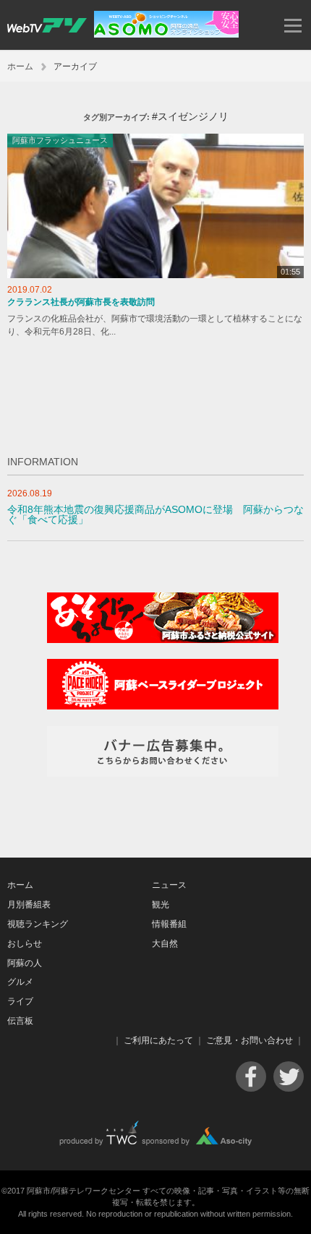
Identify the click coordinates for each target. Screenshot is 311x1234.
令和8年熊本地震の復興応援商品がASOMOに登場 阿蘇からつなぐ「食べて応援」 (155, 514)
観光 (160, 904)
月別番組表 (29, 904)
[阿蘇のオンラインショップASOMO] (166, 34)
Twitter (288, 1076)
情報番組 (169, 924)
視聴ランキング (37, 924)
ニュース (169, 885)
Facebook (251, 1076)
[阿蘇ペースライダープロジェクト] (162, 706)
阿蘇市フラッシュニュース (60, 140)
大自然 (165, 944)
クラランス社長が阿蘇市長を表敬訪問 (81, 302)
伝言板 (20, 1021)
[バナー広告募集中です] (162, 773)
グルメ (20, 982)
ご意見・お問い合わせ (249, 1040)
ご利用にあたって (158, 1040)
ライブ (20, 1001)
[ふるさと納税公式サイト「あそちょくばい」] (162, 639)
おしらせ (24, 944)
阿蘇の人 (24, 963)
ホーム (20, 66)
